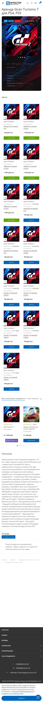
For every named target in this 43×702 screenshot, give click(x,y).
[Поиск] (31, 3)
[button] (18, 57)
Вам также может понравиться (13, 398)
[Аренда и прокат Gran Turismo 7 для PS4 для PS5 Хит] (21, 40)
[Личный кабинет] (35, 3)
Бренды (5, 640)
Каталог (5, 630)
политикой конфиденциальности (22, 691)
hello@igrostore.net (23, 668)
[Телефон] (28, 3)
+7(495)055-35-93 (22, 664)
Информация (7, 651)
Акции (4, 635)
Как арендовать (8, 656)
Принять (21, 698)
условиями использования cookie (12, 693)
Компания (6, 646)
